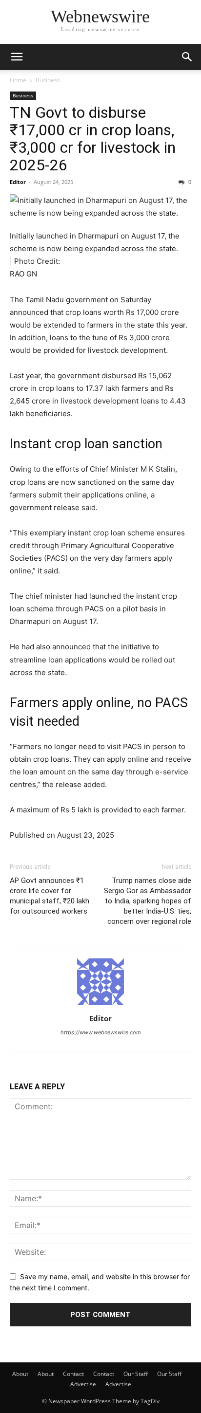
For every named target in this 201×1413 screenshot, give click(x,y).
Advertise (83, 1384)
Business (48, 80)
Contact (73, 1374)
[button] (16, 57)
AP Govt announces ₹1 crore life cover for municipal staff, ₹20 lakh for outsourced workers (49, 896)
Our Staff (135, 1374)
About (20, 1374)
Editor (18, 181)
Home (18, 80)
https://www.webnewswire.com (100, 1032)
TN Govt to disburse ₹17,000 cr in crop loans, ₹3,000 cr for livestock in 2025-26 (93, 138)
